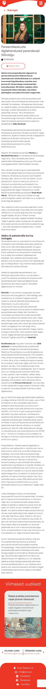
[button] (38, 625)
